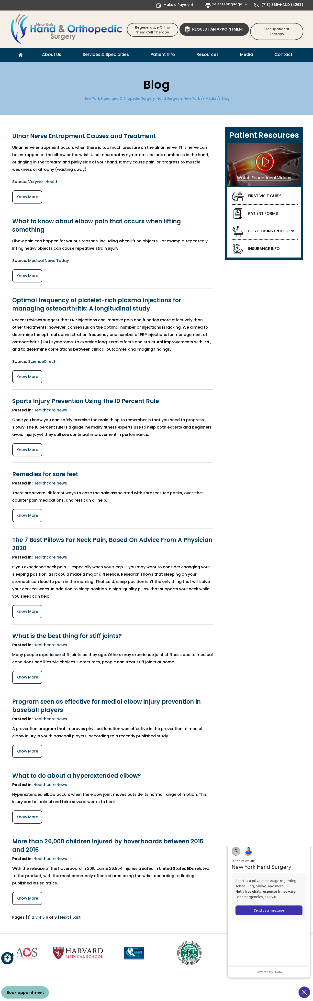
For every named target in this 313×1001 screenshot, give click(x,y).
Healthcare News (50, 410)
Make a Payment (178, 4)
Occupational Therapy (276, 31)
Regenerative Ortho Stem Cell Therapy (152, 30)
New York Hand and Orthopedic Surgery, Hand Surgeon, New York (142, 98)
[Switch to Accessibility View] (7, 958)
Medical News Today (48, 260)
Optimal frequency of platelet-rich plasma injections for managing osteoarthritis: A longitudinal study (96, 304)
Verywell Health (43, 181)
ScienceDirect (42, 361)
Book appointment (25, 992)
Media (210, 98)
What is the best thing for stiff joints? (67, 636)
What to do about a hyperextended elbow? (76, 776)
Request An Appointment (218, 29)
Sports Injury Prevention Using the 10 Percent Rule (85, 401)
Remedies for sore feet (45, 474)
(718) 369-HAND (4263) (282, 4)
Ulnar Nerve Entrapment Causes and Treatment (84, 136)
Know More (27, 197)
